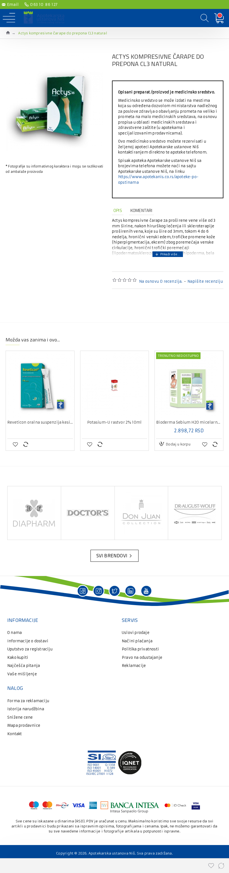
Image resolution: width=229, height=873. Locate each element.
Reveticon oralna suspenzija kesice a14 (40, 422)
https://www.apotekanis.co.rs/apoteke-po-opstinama (158, 179)
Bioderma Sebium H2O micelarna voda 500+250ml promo (189, 422)
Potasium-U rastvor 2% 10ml (114, 422)
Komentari (141, 210)
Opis (117, 210)
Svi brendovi (111, 555)
